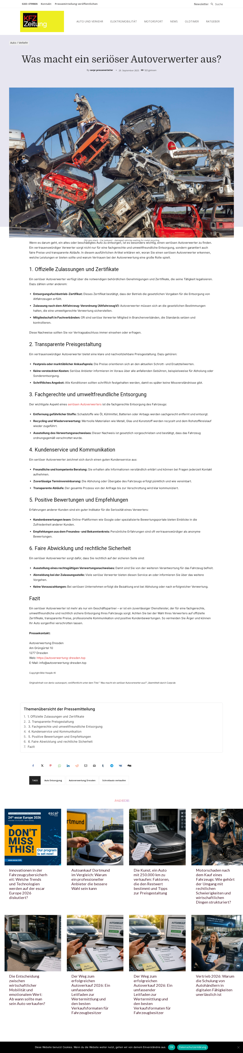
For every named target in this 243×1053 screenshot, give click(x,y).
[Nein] (238, 1047)
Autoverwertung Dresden (82, 780)
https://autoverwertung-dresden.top (61, 658)
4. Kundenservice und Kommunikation (54, 731)
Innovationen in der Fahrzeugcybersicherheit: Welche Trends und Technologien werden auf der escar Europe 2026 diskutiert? (28, 884)
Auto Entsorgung (53, 780)
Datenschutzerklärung (192, 1047)
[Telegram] (111, 765)
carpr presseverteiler (101, 70)
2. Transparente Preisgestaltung (51, 721)
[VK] (120, 765)
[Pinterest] (50, 765)
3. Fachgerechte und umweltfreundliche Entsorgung (65, 726)
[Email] (85, 765)
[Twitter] (42, 765)
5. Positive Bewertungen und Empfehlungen (59, 736)
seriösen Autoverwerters (85, 404)
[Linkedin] (68, 765)
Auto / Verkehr (19, 42)
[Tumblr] (103, 765)
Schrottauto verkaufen (114, 780)
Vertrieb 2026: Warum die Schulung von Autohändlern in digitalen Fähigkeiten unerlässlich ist (215, 985)
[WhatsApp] (59, 765)
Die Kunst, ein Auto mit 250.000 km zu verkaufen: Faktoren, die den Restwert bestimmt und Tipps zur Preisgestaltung (151, 881)
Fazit (31, 747)
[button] (216, 4)
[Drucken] (94, 765)
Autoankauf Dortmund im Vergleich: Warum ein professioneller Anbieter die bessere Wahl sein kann (90, 879)
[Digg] (129, 765)
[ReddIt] (76, 765)
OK (172, 1047)
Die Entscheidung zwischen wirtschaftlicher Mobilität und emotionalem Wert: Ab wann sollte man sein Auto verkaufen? (27, 990)
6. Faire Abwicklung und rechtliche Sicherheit (60, 741)
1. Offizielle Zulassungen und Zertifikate (56, 716)
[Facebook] (33, 765)
